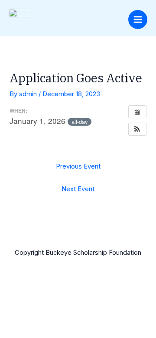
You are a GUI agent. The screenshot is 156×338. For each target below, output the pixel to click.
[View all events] (137, 111)
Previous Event (78, 166)
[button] (137, 129)
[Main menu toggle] (137, 19)
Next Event (78, 189)
